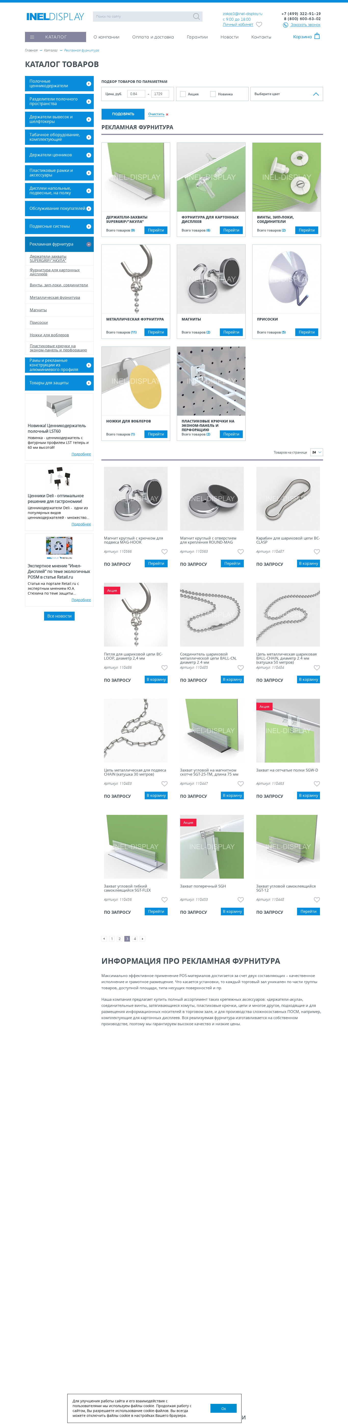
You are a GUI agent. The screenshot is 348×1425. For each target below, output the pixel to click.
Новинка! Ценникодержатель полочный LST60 (57, 428)
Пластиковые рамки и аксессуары (51, 173)
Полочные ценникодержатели (49, 83)
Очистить (156, 114)
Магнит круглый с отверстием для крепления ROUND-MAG (208, 540)
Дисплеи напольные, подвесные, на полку (50, 190)
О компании (106, 37)
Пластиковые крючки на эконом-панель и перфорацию (208, 425)
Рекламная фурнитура (51, 244)
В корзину (308, 563)
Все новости (59, 616)
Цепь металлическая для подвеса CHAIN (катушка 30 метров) (135, 772)
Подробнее (81, 454)
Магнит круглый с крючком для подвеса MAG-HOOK (133, 540)
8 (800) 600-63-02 (302, 18)
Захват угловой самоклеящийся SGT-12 (286, 888)
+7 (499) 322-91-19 (301, 13)
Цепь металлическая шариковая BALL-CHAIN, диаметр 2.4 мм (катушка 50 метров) (286, 658)
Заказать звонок (305, 24)
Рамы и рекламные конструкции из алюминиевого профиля (54, 364)
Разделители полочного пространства (54, 101)
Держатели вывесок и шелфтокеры (51, 119)
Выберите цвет (267, 94)
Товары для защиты (49, 383)
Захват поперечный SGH (203, 886)
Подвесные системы (50, 226)
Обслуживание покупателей (57, 208)
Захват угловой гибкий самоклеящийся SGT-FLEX (127, 888)
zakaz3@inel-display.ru (242, 13)
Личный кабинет (238, 24)
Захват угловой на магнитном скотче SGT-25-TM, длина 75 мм (209, 772)
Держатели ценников (51, 155)
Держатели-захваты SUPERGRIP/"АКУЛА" (127, 219)
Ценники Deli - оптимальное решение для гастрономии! (56, 498)
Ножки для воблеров (128, 421)
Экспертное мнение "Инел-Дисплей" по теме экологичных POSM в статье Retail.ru (59, 571)
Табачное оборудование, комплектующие (55, 137)
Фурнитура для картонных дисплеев (210, 219)
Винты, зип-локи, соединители (275, 219)
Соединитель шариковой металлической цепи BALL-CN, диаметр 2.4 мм (208, 658)
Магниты (191, 319)
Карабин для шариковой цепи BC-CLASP (288, 540)
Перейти (156, 230)
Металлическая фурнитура (135, 319)
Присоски (267, 319)
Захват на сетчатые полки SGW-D (287, 770)
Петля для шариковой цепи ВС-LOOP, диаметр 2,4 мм (133, 656)
